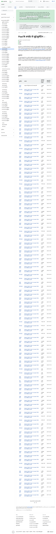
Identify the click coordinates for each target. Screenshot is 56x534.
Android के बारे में (19, 531)
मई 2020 (20, 372)
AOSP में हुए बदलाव (33, 19)
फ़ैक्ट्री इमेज (17, 523)
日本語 (28, 89)
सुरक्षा (15, 7)
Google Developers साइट (40, 60)
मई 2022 (20, 278)
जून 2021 (20, 321)
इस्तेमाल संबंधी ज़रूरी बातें (19, 518)
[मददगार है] (50, 33)
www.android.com (46, 520)
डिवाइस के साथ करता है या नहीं (30, 7)
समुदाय (24, 531)
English (25, 89)
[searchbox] (7, 10)
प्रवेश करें (53, 1)
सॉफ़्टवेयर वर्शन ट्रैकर (45, 525)
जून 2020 (20, 368)
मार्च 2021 (20, 333)
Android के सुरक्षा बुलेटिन (23, 49)
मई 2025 (20, 140)
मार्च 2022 (20, 286)
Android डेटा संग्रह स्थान (19, 516)
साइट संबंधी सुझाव (39, 531)
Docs (10, 1)
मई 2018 (20, 467)
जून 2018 (20, 463)
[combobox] (33, 1)
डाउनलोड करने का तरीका (19, 520)
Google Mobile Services (47, 521)
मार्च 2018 (20, 475)
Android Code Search (20, 1)
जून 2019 (20, 416)
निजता (34, 531)
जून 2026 (20, 89)
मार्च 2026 (20, 101)
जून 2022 (20, 274)
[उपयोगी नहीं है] (51, 33)
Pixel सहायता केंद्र (45, 518)
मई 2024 (20, 183)
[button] (6, 17)
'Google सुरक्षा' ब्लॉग (32, 521)
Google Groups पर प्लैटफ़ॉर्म (33, 523)
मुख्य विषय (21, 7)
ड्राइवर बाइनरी (18, 525)
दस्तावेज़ (2, 4)
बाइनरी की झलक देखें (19, 521)
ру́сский (34, 89)
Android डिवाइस (41, 7)
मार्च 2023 (20, 239)
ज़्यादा (47, 7)
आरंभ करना (9, 7)
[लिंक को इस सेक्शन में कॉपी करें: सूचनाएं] (23, 55)
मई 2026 (20, 93)
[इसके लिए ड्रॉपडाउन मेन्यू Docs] (12, 1)
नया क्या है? (3, 7)
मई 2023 (20, 231)
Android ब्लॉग (31, 520)
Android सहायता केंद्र (46, 516)
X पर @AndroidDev (32, 518)
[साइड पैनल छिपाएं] (13, 532)
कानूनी (27, 531)
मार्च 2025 (20, 148)
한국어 (31, 89)
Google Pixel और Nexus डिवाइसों (39, 49)
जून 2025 (20, 136)
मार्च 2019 (20, 427)
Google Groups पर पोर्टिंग (33, 527)
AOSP (19, 32)
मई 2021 (20, 325)
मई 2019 (20, 420)
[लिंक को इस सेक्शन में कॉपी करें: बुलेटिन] (23, 76)
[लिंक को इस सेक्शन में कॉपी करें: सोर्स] (22, 65)
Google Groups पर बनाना (33, 525)
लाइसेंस (31, 531)
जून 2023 (20, 227)
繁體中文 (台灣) (29, 90)
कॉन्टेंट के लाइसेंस (29, 507)
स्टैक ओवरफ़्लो (45, 523)
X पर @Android (31, 516)
